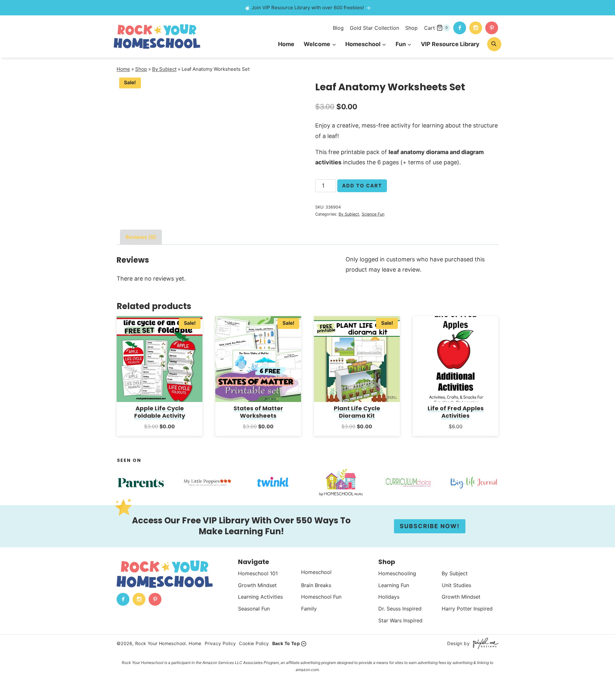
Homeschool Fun (321, 597)
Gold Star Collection (374, 28)
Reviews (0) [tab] (141, 237)
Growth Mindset (257, 585)
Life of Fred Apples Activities (456, 412)
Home (286, 44)
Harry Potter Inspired (467, 608)
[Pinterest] (491, 27)
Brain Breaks (316, 585)
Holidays (388, 597)
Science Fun (373, 214)
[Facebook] (459, 27)
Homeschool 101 (258, 573)
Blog (338, 28)
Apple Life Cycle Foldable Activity (159, 412)
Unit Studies (456, 585)
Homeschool (316, 572)
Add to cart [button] (159, 435)
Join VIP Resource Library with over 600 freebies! (307, 7)
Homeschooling (397, 573)
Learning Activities (260, 597)
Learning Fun (393, 585)
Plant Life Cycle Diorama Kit (357, 412)
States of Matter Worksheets (258, 412)
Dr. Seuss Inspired (400, 608)
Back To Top (286, 643)
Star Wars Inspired (400, 620)
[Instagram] (475, 27)
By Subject (164, 69)
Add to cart (362, 186)
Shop (411, 28)
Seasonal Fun (254, 608)
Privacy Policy (220, 643)
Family (309, 608)
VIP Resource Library (450, 44)
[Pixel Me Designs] (484, 643)
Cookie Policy (254, 643)
